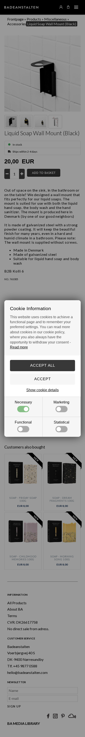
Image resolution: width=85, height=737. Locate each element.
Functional (23, 422)
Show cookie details (42, 390)
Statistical (61, 422)
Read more (19, 347)
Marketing (61, 402)
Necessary (23, 402)
